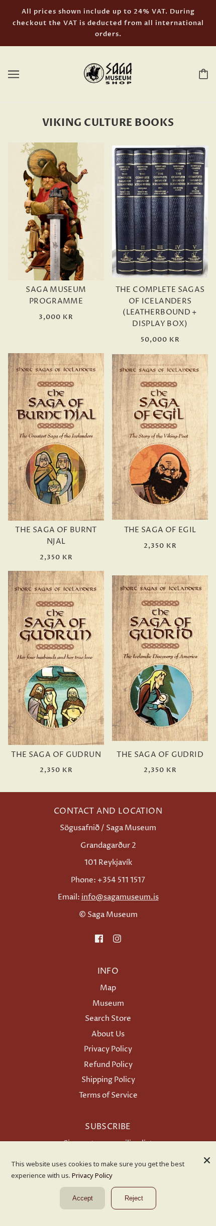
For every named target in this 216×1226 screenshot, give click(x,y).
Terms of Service (108, 1095)
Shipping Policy (108, 1080)
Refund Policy (108, 1064)
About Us (108, 1034)
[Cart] (201, 73)
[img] (99, 939)
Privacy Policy (108, 1049)
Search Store (108, 1018)
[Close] (207, 1156)
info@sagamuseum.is (120, 897)
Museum (108, 1003)
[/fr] (108, 73)
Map (108, 988)
